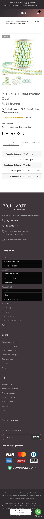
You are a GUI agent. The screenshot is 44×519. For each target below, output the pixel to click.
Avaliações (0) (36, 143)
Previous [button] (8, 54)
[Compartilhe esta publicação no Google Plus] (13, 133)
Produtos (12, 22)
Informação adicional (11, 143)
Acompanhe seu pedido (11, 389)
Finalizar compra (8, 393)
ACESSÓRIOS (7, 287)
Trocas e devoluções (10, 350)
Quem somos (7, 359)
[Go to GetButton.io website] (38, 516)
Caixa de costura (11, 299)
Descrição (24, 142)
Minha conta (7, 384)
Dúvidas (5, 406)
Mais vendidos (7, 401)
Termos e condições (10, 346)
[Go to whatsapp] (38, 512)
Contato (5, 363)
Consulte (27, 117)
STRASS (5, 258)
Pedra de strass (10, 266)
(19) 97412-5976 (12, 226)
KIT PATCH (6, 308)
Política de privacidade (10, 342)
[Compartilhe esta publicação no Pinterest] (18, 133)
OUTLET (5, 325)
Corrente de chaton (24, 22)
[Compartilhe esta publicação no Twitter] (7, 133)
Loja (3, 410)
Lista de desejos (8, 397)
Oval (34, 22)
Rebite (6, 290)
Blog (4, 367)
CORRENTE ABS (8, 316)
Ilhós (6, 295)
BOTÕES (5, 312)
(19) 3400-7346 (31, 3)
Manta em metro (11, 274)
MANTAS (5, 270)
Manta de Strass (10, 278)
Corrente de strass (11, 261)
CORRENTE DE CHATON (11, 321)
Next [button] (36, 54)
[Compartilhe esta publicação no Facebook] (2, 133)
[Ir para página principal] (17, 207)
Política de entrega (9, 355)
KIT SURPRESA (8, 303)
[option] (22, 54)
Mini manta (8, 282)
